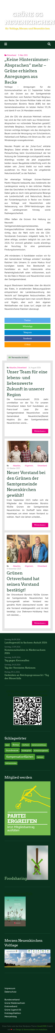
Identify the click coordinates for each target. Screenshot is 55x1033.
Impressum (10, 988)
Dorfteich (25, 745)
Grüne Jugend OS (13, 1009)
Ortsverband (11, 55)
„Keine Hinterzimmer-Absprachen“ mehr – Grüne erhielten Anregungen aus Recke (27, 71)
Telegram (27, 332)
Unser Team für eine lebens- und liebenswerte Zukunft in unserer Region (27, 383)
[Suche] (49, 44)
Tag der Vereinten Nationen (20, 667)
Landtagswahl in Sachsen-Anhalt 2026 (26, 642)
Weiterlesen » (40, 431)
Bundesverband (12, 999)
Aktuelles (12, 367)
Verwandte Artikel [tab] (19, 357)
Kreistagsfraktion (13, 1013)
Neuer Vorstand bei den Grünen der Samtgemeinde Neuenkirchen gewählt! (26, 484)
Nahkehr (40, 757)
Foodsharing (16, 878)
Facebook (27, 338)
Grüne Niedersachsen (15, 1002)
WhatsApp (27, 326)
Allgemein (29, 465)
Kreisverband (11, 1006)
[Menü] (5, 44)
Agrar (7, 745)
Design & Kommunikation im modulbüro (31, 1029)
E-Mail (27, 344)
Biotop (16, 744)
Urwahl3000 (42, 1026)
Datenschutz (10, 991)
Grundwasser (12, 750)
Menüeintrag (11, 1016)
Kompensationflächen (19, 757)
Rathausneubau (11, 763)
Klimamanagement (41, 750)
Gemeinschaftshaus (39, 745)
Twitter (27, 320)
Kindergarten (26, 750)
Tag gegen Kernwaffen (17, 660)
